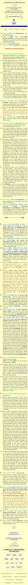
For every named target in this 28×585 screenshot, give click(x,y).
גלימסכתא (8, 567)
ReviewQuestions (14, 555)
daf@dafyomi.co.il (10, 10)
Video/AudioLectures (19, 567)
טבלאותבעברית (12, 563)
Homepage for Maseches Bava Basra (14, 538)
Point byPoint (20, 555)
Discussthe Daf (13, 567)
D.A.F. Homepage (14, 545)
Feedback (8, 583)
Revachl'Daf (22, 559)
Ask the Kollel (6, 576)
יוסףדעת (16, 563)
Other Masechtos (7, 573)
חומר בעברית (9, 579)
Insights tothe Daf (8, 555)
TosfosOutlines (12, 559)
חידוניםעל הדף (20, 563)
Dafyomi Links (18, 583)
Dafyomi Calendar (20, 576)
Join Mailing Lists (21, 573)
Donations (19, 579)
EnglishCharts (17, 559)
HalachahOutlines (6, 559)
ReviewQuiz (7, 563)
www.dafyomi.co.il (18, 10)
